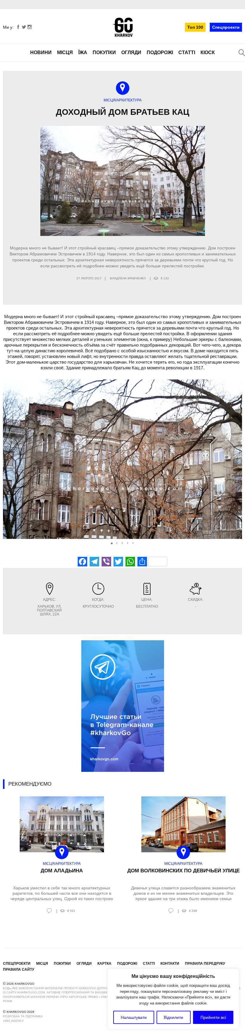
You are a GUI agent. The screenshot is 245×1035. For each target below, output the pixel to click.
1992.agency (13, 1020)
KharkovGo (122, 27)
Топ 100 (195, 27)
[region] (173, 999)
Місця (65, 52)
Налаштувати (134, 1017)
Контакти (169, 963)
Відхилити (173, 1017)
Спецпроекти (226, 27)
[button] (236, 459)
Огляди (131, 52)
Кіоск (207, 52)
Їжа (82, 52)
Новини (41, 52)
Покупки (104, 52)
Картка (104, 963)
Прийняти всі (213, 1017)
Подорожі (160, 52)
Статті (186, 52)
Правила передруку (205, 963)
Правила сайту (18, 969)
